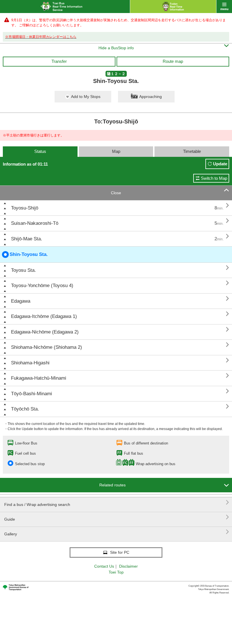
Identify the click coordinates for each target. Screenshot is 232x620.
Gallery (116, 532)
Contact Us (104, 566)
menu (224, 6)
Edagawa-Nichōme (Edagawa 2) (45, 332)
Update (220, 163)
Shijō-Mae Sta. (26, 238)
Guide (116, 517)
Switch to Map (214, 178)
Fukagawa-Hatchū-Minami (38, 378)
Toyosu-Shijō (24, 208)
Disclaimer (128, 566)
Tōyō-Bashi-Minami (31, 393)
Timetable (192, 151)
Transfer (59, 61)
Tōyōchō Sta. (25, 409)
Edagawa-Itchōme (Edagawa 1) (44, 316)
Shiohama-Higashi (30, 362)
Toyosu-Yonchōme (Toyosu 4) (42, 285)
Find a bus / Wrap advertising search (116, 502)
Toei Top (116, 572)
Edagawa (20, 301)
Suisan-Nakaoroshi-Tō (34, 223)
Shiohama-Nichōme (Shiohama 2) (46, 347)
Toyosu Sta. (23, 270)
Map (116, 151)
